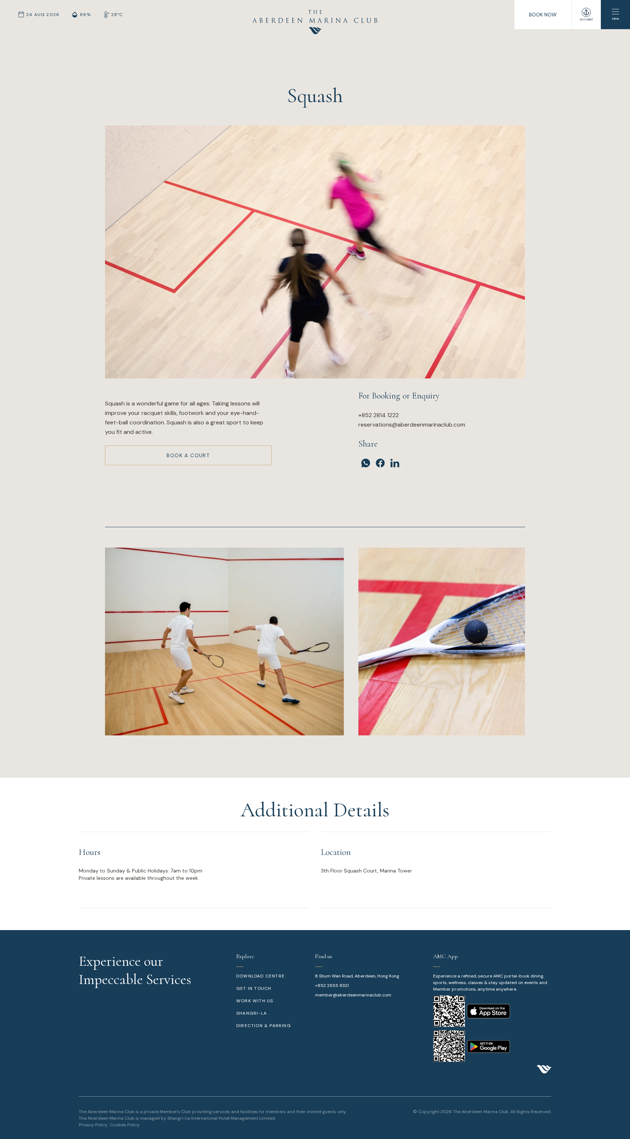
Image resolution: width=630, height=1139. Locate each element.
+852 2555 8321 (332, 985)
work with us (254, 1001)
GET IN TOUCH (253, 988)
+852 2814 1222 (378, 415)
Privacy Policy (93, 1125)
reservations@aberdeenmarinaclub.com (411, 424)
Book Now (543, 14)
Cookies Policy (125, 1125)
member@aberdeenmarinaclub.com (353, 995)
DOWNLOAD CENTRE (260, 976)
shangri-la (251, 1013)
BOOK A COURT (188, 455)
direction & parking (263, 1026)
